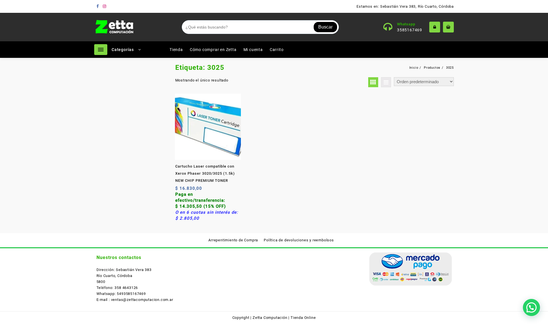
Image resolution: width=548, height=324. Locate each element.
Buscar (325, 27)
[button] (531, 307)
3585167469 (409, 30)
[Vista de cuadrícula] (373, 82)
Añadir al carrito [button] (180, 190)
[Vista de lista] (386, 82)
